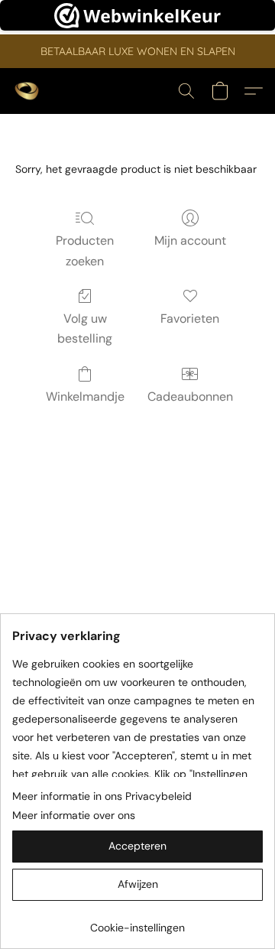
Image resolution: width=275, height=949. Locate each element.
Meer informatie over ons (73, 815)
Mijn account (190, 240)
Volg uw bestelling (84, 328)
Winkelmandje (85, 396)
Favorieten (189, 318)
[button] (27, 91)
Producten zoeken (85, 250)
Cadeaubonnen (190, 396)
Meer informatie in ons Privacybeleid (102, 796)
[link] (137, 922)
